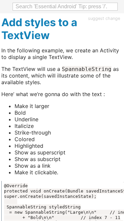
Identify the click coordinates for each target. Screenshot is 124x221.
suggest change (104, 18)
